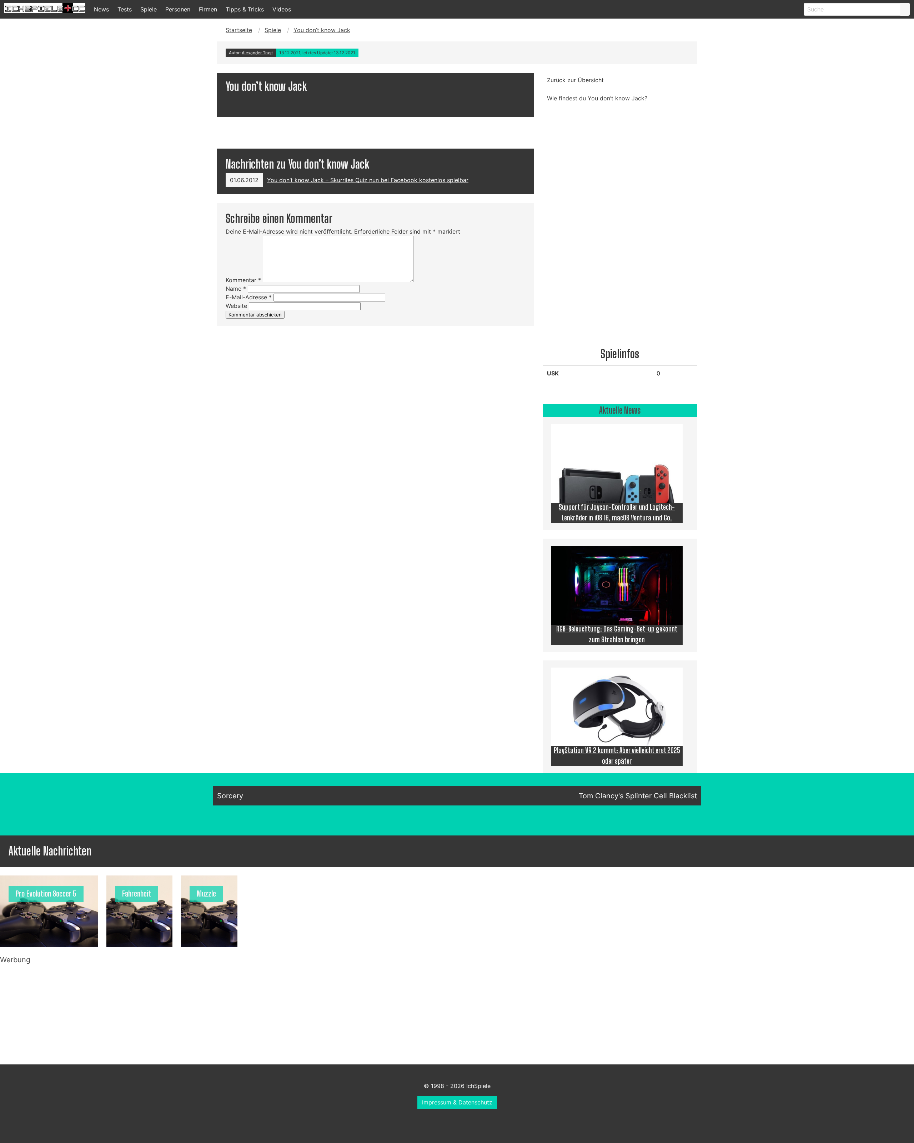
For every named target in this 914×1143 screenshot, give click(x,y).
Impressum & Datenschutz (457, 1102)
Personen (177, 9)
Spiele (148, 9)
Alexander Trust (257, 52)
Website (236, 305)
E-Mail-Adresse (249, 297)
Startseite (239, 30)
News (101, 9)
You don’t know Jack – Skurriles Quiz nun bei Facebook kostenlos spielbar (367, 180)
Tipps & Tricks (245, 9)
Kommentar (243, 280)
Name (236, 288)
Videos (281, 9)
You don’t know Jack (321, 30)
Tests (124, 9)
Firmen (208, 9)
